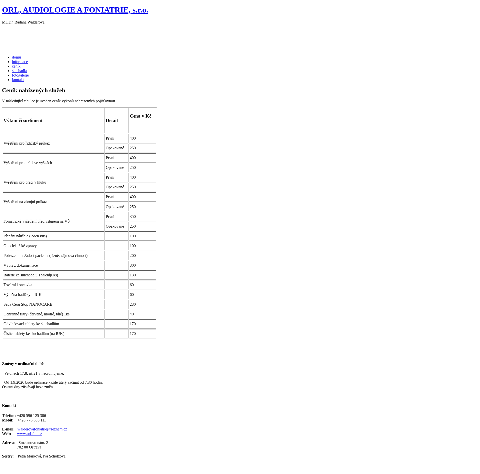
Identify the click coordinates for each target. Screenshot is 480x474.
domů (16, 57)
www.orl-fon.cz (29, 433)
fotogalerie (20, 75)
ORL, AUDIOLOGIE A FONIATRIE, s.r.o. (75, 9)
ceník (16, 66)
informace (20, 62)
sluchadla (19, 71)
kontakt (18, 80)
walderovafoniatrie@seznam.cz (42, 429)
